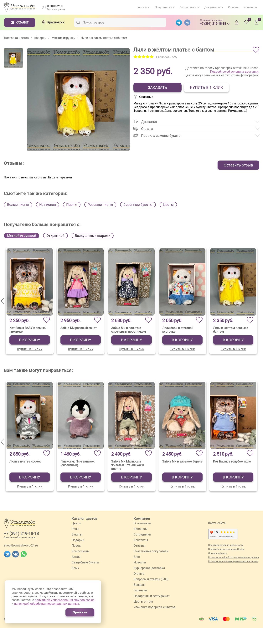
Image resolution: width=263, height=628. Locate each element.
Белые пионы (18, 205)
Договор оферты (217, 553)
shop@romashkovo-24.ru (21, 545)
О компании (188, 7)
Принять (80, 612)
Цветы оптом (143, 601)
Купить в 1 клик (206, 87)
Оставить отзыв (238, 165)
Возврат (140, 585)
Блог (137, 557)
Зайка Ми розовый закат (78, 328)
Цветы (168, 205)
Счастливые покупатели (151, 551)
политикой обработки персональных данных (46, 603)
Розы (75, 529)
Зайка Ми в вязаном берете (182, 461)
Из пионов (47, 205)
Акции (76, 557)
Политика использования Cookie (226, 549)
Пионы (71, 205)
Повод (76, 545)
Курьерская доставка (149, 568)
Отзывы (233, 7)
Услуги (142, 7)
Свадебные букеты (85, 562)
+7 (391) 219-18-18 (21, 533)
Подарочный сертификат (152, 596)
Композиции (81, 551)
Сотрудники (142, 534)
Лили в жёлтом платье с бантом (230, 329)
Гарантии (140, 590)
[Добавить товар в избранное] (256, 49)
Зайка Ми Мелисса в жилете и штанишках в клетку (127, 465)
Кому (75, 568)
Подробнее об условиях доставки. (234, 71)
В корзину (29, 340)
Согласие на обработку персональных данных (233, 557)
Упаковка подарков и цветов (154, 607)
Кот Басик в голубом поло (232, 461)
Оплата (139, 573)
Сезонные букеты (137, 205)
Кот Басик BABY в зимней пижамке (27, 329)
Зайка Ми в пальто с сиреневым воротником (128, 329)
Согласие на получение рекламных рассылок (233, 561)
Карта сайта (217, 523)
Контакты (250, 7)
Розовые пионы (100, 205)
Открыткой (55, 236)
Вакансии (140, 529)
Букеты (77, 534)
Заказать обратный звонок (20, 537)
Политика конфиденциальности (225, 545)
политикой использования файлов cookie (64, 600)
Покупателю (163, 7)
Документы (212, 7)
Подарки (78, 540)
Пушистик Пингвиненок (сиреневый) (77, 463)
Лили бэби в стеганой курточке (177, 329)
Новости (140, 562)
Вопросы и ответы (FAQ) (151, 579)
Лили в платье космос (25, 461)
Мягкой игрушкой (21, 236)
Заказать (157, 87)
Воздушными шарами (92, 236)
